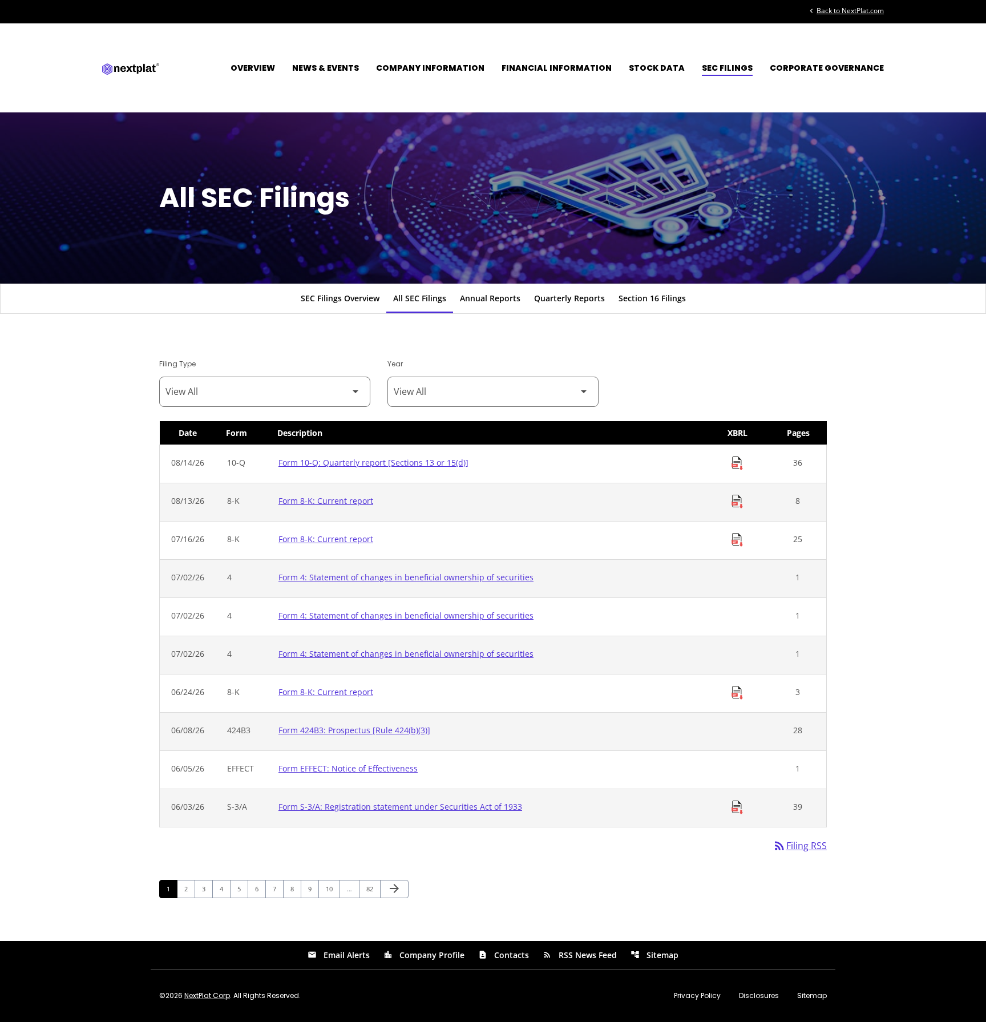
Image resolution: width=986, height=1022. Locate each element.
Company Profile (423, 955)
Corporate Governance (827, 68)
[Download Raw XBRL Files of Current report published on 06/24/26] (737, 693)
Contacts (503, 955)
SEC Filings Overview (340, 298)
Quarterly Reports (569, 298)
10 (332, 888)
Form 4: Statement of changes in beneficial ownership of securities (406, 577)
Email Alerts (339, 955)
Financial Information (557, 68)
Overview (253, 68)
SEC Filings (727, 68)
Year (395, 364)
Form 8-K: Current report (325, 500)
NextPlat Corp (207, 995)
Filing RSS (800, 845)
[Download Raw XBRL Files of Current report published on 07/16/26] (737, 540)
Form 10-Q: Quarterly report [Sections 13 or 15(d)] (373, 462)
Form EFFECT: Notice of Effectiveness (348, 768)
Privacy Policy (697, 995)
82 (373, 888)
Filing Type (177, 364)
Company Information (430, 68)
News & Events (325, 68)
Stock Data (657, 68)
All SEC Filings (419, 298)
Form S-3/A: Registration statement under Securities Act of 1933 (400, 806)
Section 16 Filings (652, 298)
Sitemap (654, 955)
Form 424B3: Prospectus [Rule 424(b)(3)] (354, 730)
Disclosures (759, 995)
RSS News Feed (580, 955)
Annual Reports (490, 298)
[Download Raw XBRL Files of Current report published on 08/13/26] (737, 501)
